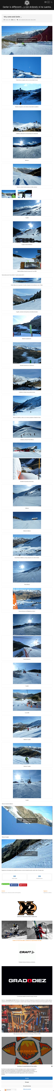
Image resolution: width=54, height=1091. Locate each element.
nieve (32, 19)
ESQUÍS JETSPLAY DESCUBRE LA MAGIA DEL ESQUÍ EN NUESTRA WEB (27, 940)
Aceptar (27, 1078)
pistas (34, 19)
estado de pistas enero (25, 19)
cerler (19, 19)
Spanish (8, 1089)
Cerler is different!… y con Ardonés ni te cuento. (27, 7)
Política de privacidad (27, 1089)
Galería (14, 19)
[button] (52, 1066)
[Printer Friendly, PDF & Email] (5, 883)
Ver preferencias (27, 1086)
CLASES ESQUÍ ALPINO (27, 1051)
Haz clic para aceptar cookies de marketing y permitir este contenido (27, 40)
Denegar (27, 1082)
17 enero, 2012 (8, 19)
